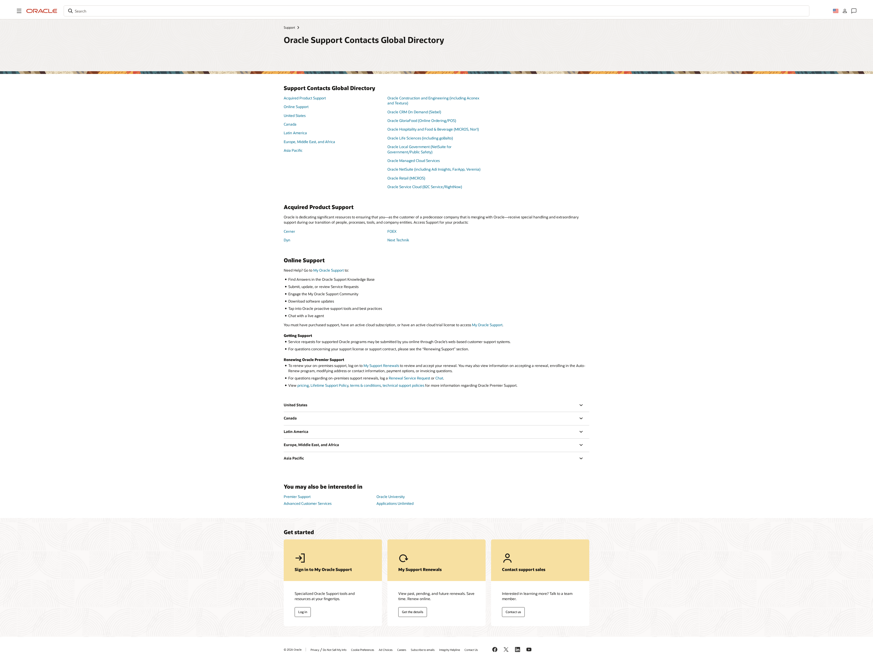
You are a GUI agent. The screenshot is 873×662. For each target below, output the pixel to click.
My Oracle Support (328, 270)
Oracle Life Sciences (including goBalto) (420, 138)
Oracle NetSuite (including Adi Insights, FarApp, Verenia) (433, 169)
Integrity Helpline (449, 650)
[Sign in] (845, 11)
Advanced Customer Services (307, 503)
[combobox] (436, 10)
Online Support (296, 106)
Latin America (295, 132)
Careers (401, 650)
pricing (303, 385)
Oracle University (390, 496)
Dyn (287, 240)
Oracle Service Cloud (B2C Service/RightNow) (424, 186)
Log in (302, 612)
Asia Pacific (293, 150)
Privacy (315, 650)
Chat (439, 378)
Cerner (289, 231)
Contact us (513, 612)
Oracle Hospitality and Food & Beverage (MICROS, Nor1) (433, 129)
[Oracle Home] (41, 11)
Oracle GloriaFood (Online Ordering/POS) (421, 120)
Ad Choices (386, 650)
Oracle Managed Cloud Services (413, 160)
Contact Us (471, 650)
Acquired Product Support (305, 98)
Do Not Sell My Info (334, 650)
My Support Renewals (381, 365)
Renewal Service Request (409, 378)
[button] (19, 11)
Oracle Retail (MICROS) (406, 178)
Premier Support (297, 496)
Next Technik (398, 240)
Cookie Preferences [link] (362, 650)
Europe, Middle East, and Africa (309, 141)
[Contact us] (854, 11)
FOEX (391, 231)
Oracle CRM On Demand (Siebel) (414, 111)
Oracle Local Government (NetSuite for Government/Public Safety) (419, 149)
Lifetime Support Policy (329, 385)
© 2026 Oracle (292, 649)
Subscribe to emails (423, 650)
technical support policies (403, 385)
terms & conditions (365, 385)
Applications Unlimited (395, 503)
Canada (290, 124)
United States (295, 115)
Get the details (412, 612)
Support (289, 27)
